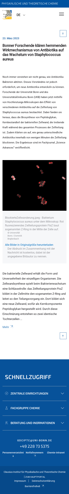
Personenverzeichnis (13, 454)
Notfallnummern (34, 452)
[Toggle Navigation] (61, 14)
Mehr (6, 327)
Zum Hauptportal (35, 477)
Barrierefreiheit (32, 486)
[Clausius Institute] (7, 14)
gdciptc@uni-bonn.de (34, 440)
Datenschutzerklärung (43, 481)
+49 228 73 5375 (34, 446)
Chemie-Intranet (56, 452)
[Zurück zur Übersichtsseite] (63, 33)
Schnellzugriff (28, 376)
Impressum (20, 481)
